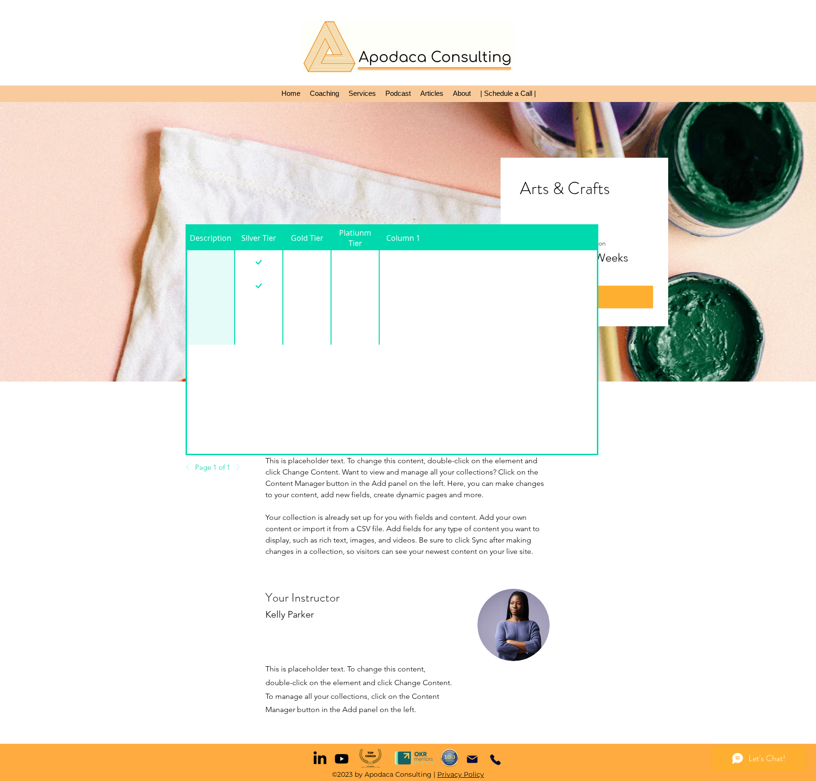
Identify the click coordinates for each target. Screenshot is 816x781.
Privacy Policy (460, 774)
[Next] (235, 467)
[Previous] (190, 467)
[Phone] (495, 760)
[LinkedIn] (320, 757)
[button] (324, 93)
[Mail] (472, 759)
